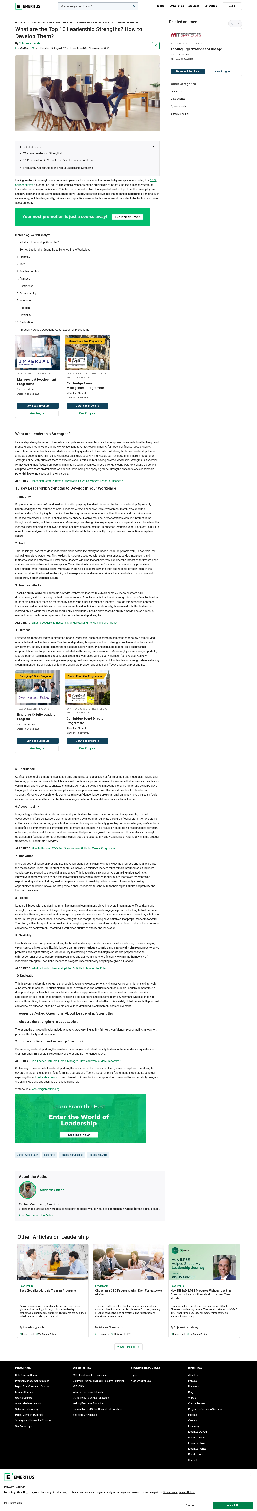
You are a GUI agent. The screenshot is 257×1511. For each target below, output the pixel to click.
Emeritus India (196, 1454)
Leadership (39, 22)
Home (18, 22)
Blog (27, 22)
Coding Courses (24, 1397)
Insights (192, 1414)
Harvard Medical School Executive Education (97, 1409)
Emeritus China (196, 1443)
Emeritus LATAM (197, 1431)
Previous (231, 23)
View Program (38, 413)
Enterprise (211, 6)
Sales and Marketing (26, 1409)
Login (232, 6)
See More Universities (85, 1414)
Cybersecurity (178, 106)
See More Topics (24, 1426)
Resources (193, 6)
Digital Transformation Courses (32, 1386)
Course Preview (197, 1403)
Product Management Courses (32, 1381)
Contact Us (194, 1460)
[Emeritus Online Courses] (27, 6)
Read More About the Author (36, 1215)
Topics (160, 6)
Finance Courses (24, 1392)
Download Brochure (37, 405)
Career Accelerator (27, 1154)
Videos (192, 1397)
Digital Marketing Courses (29, 1414)
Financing (193, 1426)
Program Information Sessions (205, 1409)
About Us (193, 1375)
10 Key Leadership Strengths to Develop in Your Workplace (59, 160)
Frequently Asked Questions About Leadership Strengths (58, 167)
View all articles (126, 1346)
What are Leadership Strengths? (42, 153)
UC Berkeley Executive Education (91, 1397)
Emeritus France (197, 1448)
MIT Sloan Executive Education (90, 1375)
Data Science (178, 98)
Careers (192, 1420)
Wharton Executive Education (89, 1392)
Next (238, 23)
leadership (49, 1154)
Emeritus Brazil (196, 1437)
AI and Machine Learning (28, 1403)
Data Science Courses (27, 1375)
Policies (192, 1381)
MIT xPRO (78, 1386)
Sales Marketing (180, 113)
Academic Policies (141, 1381)
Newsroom (194, 1386)
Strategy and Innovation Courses (33, 1420)
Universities (177, 6)
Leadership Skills (98, 1154)
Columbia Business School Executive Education (99, 1381)
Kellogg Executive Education (88, 1403)
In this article (30, 146)
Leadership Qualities (72, 1154)
